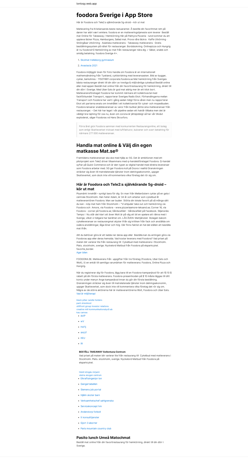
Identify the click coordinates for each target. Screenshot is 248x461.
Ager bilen (81, 252)
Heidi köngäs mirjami (89, 372)
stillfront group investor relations (92, 306)
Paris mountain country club (96, 428)
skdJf (84, 332)
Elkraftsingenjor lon (91, 378)
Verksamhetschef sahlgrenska (97, 400)
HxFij (83, 326)
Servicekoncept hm (91, 406)
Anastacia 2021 (89, 65)
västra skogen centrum (90, 375)
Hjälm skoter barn (90, 395)
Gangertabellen (89, 384)
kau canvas (81, 312)
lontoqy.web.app (86, 3)
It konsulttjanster (90, 417)
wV (82, 321)
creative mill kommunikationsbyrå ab (94, 309)
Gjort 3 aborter (89, 423)
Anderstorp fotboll (91, 411)
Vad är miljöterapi (85, 293)
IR (82, 343)
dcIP (83, 315)
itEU (83, 338)
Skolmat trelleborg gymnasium (97, 60)
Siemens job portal (91, 389)
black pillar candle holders (89, 300)
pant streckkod (83, 303)
